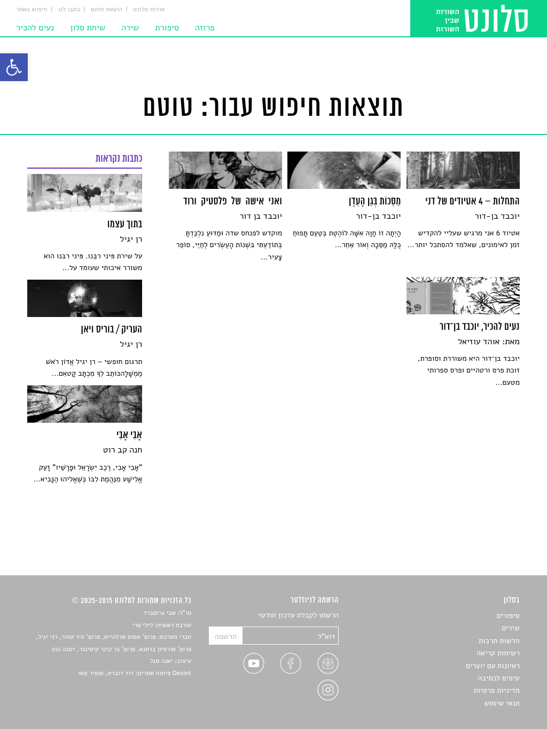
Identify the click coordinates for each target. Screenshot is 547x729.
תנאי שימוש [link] (502, 703)
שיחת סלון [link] (87, 28)
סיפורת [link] (167, 28)
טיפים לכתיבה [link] (499, 678)
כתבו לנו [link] (69, 9)
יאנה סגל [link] (161, 661)
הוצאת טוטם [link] (106, 9)
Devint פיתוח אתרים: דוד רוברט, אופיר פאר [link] (134, 673)
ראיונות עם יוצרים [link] (493, 666)
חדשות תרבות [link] (499, 641)
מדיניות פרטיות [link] (496, 690)
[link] (14, 67)
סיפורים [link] (507, 616)
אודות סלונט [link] (149, 9)
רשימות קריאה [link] (498, 653)
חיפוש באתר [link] (32, 9)
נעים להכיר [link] (35, 28)
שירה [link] (130, 28)
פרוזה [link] (205, 28)
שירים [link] (511, 628)
